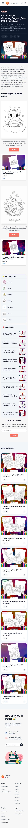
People (4, 581)
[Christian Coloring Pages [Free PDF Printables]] (14, 494)
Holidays (5, 486)
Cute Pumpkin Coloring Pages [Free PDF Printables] (10, 404)
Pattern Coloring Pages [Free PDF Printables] (9, 369)
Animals (5, 517)
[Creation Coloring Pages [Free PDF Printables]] (22, 352)
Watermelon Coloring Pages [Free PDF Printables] (10, 342)
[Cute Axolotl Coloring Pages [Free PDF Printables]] (22, 396)
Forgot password (5, 819)
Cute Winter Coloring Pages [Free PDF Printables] (10, 378)
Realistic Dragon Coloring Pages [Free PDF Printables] (10, 360)
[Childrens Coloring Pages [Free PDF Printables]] (14, 525)
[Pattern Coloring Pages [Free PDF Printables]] (22, 369)
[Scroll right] (25, 167)
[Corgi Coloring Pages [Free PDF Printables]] (14, 684)
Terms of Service (19, 811)
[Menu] (3, 3)
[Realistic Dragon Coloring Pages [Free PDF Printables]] (22, 360)
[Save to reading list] (11, 36)
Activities (17, 803)
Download (14, 149)
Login (2, 814)
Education (17, 797)
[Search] (25, 3)
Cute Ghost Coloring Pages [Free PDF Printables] (10, 413)
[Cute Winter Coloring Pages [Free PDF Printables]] (22, 378)
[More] (14, 36)
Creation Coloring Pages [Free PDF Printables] (9, 351)
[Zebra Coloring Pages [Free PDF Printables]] (14, 652)
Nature (16, 800)
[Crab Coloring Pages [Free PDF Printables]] (14, 620)
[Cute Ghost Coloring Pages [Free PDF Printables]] (22, 413)
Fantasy (4, 11)
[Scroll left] (2, 167)
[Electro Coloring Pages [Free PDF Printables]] (14, 462)
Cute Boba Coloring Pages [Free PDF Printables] (10, 386)
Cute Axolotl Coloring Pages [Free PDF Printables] (10, 395)
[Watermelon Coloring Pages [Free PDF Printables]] (22, 343)
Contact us (4, 811)
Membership (4, 786)
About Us (3, 789)
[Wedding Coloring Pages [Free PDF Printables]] (14, 589)
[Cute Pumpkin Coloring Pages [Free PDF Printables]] (22, 404)
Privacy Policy (18, 814)
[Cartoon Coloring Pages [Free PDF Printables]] (22, 334)
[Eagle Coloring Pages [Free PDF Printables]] (14, 557)
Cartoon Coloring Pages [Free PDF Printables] (9, 334)
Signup (3, 816)
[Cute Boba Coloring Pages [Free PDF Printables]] (22, 387)
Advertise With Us (6, 792)
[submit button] (21, 744)
